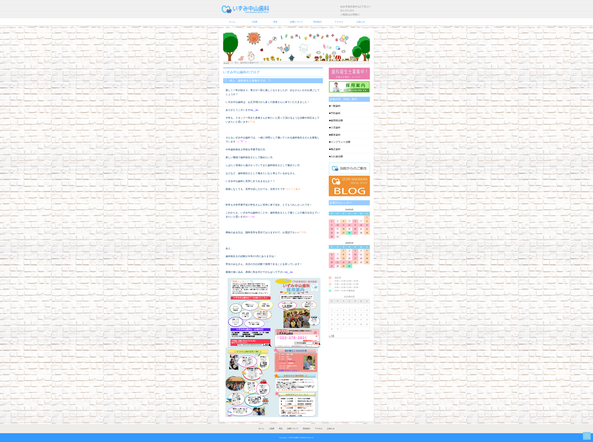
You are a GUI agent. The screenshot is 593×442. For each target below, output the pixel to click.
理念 (275, 22)
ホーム (232, 22)
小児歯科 (336, 127)
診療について (296, 22)
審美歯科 (336, 134)
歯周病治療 (337, 120)
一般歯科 (336, 106)
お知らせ (360, 22)
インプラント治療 (340, 142)
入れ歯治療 (337, 156)
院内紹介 (317, 22)
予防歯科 (336, 113)
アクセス (338, 22)
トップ (226, 63)
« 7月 (331, 336)
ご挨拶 (254, 22)
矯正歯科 (336, 149)
